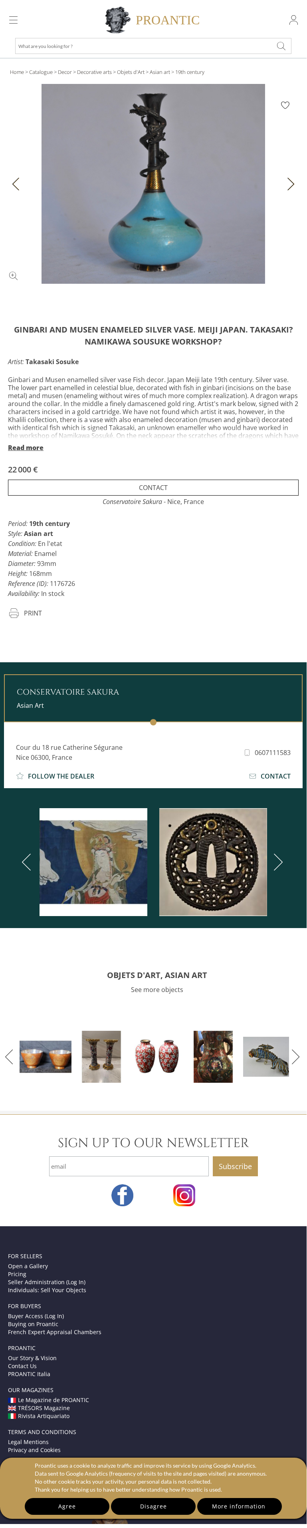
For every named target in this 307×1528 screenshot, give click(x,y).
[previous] (28, 862)
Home (17, 72)
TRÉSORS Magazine (44, 1408)
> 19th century (187, 72)
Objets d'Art (131, 72)
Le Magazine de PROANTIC (53, 1400)
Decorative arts (94, 72)
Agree (67, 1506)
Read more (26, 448)
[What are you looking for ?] (281, 46)
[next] (276, 862)
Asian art (160, 72)
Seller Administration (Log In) (46, 1282)
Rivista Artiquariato (43, 1416)
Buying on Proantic (33, 1324)
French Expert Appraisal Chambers (54, 1332)
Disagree (153, 1506)
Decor (65, 72)
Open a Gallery (28, 1266)
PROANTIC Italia (29, 1374)
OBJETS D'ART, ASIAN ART (157, 975)
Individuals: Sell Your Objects (47, 1290)
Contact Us (22, 1366)
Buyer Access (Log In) (36, 1316)
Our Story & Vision (32, 1358)
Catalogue (41, 72)
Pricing (17, 1274)
